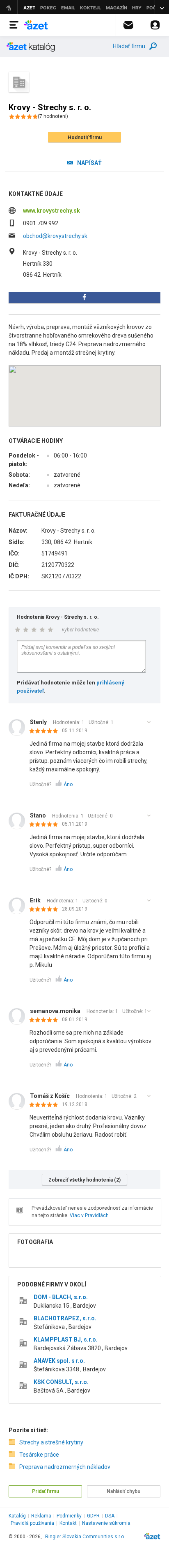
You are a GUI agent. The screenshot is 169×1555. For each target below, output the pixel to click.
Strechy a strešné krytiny (51, 1442)
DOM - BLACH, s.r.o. (61, 1297)
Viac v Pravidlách (89, 1215)
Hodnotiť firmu (85, 137)
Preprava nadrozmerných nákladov (64, 1467)
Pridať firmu (45, 1491)
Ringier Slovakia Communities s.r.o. (85, 1536)
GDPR (93, 1516)
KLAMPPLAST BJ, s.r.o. (66, 1339)
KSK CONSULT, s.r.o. (61, 1382)
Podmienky (69, 1516)
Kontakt (68, 1523)
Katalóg (17, 1516)
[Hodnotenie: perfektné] (45, 731)
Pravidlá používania (32, 1523)
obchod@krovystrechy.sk (55, 236)
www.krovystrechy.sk (51, 210)
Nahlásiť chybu (123, 1491)
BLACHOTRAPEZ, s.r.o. (65, 1318)
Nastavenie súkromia (106, 1523)
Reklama (41, 1516)
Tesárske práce (39, 1454)
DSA (109, 1516)
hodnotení (53, 116)
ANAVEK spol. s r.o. (59, 1360)
